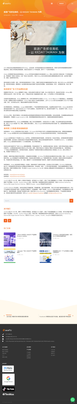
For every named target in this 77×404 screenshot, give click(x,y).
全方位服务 (5, 347)
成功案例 (29, 347)
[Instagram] (9, 220)
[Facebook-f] (5, 220)
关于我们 (53, 347)
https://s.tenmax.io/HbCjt (17, 174)
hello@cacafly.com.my (54, 193)
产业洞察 (29, 349)
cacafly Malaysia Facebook (36, 193)
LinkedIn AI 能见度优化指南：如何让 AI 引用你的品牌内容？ (62, 235)
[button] (51, 3)
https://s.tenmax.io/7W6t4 (17, 176)
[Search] (71, 201)
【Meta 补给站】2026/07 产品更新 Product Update (27, 235)
